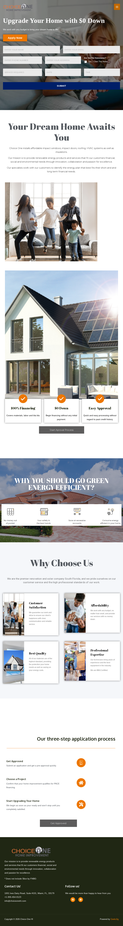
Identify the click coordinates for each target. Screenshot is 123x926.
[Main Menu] (117, 7)
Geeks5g (114, 919)
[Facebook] (72, 899)
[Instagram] (80, 899)
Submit (61, 85)
